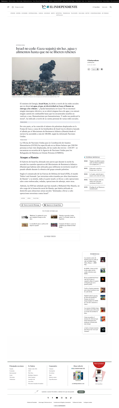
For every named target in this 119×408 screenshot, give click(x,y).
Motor (87, 13)
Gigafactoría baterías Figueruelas (95, 1)
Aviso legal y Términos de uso (45, 402)
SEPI (29, 371)
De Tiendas (105, 13)
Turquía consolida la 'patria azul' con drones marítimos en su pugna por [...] (97, 162)
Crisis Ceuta (78, 1)
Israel (29, 198)
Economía (25, 13)
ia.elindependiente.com (78, 383)
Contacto (51, 368)
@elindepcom (91, 62)
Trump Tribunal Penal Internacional (40, 1)
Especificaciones (53, 379)
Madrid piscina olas (27, 1)
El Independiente (93, 60)
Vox (86, 1)
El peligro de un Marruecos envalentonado (97, 188)
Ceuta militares (106, 1)
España (18, 13)
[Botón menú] (8, 7)
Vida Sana (81, 13)
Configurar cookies (88, 402)
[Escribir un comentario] (102, 69)
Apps (50, 375)
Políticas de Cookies (77, 402)
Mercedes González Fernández (35, 383)
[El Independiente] (59, 7)
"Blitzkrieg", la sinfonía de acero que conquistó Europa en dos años (38, 217)
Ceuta (83, 1)
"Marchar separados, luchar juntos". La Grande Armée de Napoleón (67, 217)
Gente (53, 13)
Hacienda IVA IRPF (57, 1)
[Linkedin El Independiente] (66, 398)
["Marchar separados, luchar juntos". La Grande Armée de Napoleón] (54, 217)
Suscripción (52, 371)
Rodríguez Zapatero (33, 375)
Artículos (59, 15)
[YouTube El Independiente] (57, 398)
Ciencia (41, 13)
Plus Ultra (30, 373)
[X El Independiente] (48, 398)
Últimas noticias (12, 1)
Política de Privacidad (32, 402)
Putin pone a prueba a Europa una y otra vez (96, 169)
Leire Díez (30, 381)
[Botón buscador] (111, 7)
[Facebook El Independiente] (52, 398)
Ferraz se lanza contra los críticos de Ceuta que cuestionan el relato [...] (96, 181)
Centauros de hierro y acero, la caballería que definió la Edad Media (67, 225)
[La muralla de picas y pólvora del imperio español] (25, 225)
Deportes (59, 13)
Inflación (51, 1)
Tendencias (66, 13)
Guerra (23, 198)
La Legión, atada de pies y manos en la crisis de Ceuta (97, 175)
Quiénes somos (53, 377)
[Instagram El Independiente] (61, 398)
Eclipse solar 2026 (32, 368)
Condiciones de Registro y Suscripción (62, 402)
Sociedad (47, 13)
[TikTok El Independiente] (70, 398)
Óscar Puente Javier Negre (69, 1)
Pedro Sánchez (31, 377)
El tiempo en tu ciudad (19, 7)
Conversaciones (96, 13)
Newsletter (51, 373)
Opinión (13, 13)
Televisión (74, 13)
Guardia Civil (31, 379)
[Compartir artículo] (89, 69)
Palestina (36, 198)
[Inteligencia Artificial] (78, 380)
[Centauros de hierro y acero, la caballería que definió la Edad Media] (54, 225)
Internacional (33, 13)
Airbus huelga (19, 1)
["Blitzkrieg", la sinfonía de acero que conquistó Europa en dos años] (25, 217)
